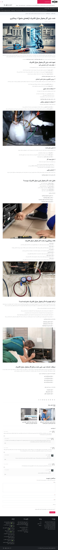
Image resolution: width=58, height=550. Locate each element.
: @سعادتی (47, 438)
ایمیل (54, 499)
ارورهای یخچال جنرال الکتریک (45, 76)
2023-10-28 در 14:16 (6, 464)
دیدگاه (54, 482)
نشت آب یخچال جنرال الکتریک (46, 175)
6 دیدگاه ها (46, 21)
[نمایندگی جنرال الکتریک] (54, 2)
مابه (40, 522)
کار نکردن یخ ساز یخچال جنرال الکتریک (47, 201)
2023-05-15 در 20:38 (7, 438)
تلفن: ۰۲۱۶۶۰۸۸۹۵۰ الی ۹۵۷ (22, 5)
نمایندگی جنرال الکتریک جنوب (48, 382)
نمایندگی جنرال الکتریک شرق (48, 376)
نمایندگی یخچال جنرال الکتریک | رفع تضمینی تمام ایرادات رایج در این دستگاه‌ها (29, 422)
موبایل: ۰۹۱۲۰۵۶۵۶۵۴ (13, 10)
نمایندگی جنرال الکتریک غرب (48, 378)
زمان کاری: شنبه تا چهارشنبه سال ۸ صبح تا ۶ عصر (5, 10)
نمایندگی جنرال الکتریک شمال (48, 380)
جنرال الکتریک (48, 13)
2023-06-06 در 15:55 (6, 447)
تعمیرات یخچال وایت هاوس (48, 393)
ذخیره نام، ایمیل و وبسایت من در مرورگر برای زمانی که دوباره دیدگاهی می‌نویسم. (45, 509)
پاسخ (5, 443)
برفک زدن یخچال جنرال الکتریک (48, 197)
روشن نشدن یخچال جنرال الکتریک (45, 99)
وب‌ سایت (54, 504)
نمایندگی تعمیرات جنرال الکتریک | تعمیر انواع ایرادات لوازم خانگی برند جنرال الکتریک (47, 422)
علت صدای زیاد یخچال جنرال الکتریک (47, 195)
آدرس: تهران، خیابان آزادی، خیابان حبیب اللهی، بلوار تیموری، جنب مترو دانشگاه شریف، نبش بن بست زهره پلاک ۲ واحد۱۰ (40, 5)
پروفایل (40, 525)
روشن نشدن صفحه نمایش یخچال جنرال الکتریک (46, 199)
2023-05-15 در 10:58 (6, 431)
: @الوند (47, 455)
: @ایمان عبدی (47, 469)
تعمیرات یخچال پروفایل (49, 391)
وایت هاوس (39, 523)
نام (54, 494)
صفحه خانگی (53, 13)
